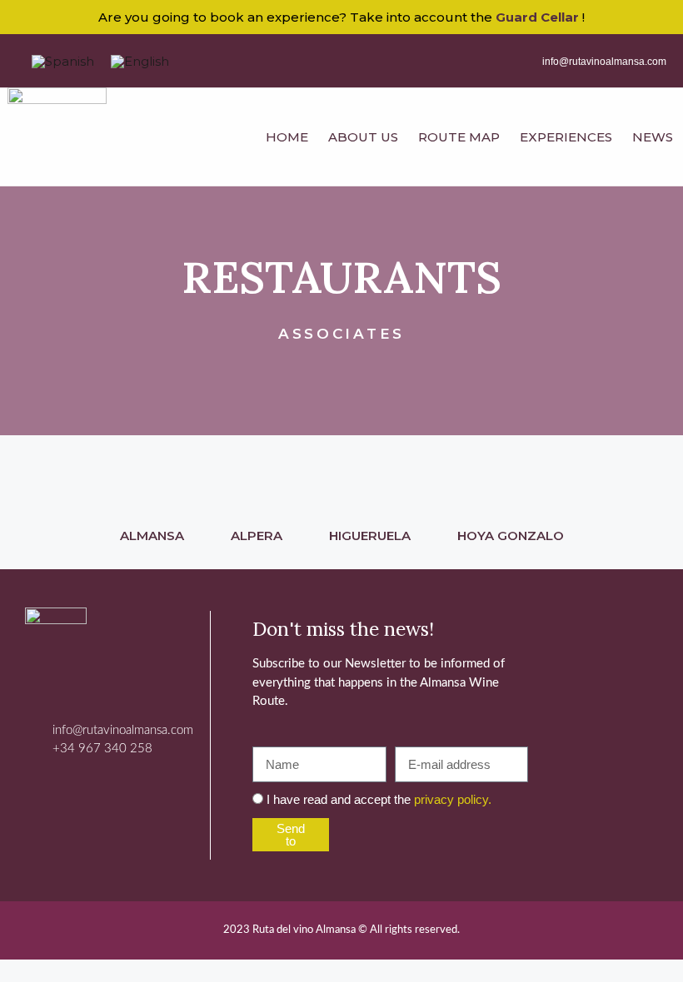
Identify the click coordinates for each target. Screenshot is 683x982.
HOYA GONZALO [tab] (510, 535)
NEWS (652, 137)
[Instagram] (100, 787)
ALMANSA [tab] (152, 535)
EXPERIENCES (566, 137)
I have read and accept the (379, 799)
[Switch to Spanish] (62, 60)
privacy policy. (452, 799)
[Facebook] (54, 787)
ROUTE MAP (459, 137)
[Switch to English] (139, 60)
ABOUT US (363, 137)
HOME (287, 137)
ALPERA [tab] (256, 535)
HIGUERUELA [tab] (370, 535)
